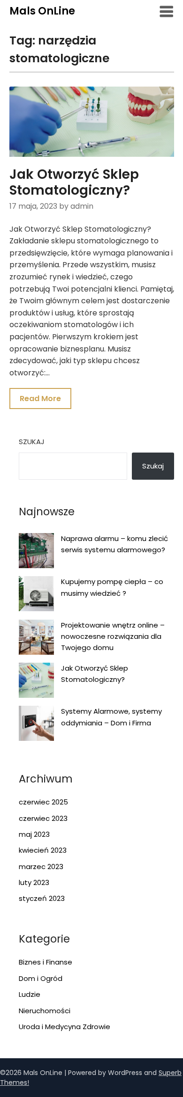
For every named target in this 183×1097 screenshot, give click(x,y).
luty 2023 (34, 882)
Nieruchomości (44, 1011)
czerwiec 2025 (43, 802)
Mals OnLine (42, 11)
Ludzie (29, 994)
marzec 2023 (41, 866)
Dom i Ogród (40, 978)
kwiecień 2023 (43, 850)
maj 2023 (34, 834)
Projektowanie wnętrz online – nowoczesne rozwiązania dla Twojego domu (113, 636)
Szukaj (32, 441)
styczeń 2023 (42, 898)
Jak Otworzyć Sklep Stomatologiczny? (74, 182)
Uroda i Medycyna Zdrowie (64, 1026)
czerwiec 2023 (43, 818)
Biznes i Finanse (45, 962)
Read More (40, 398)
